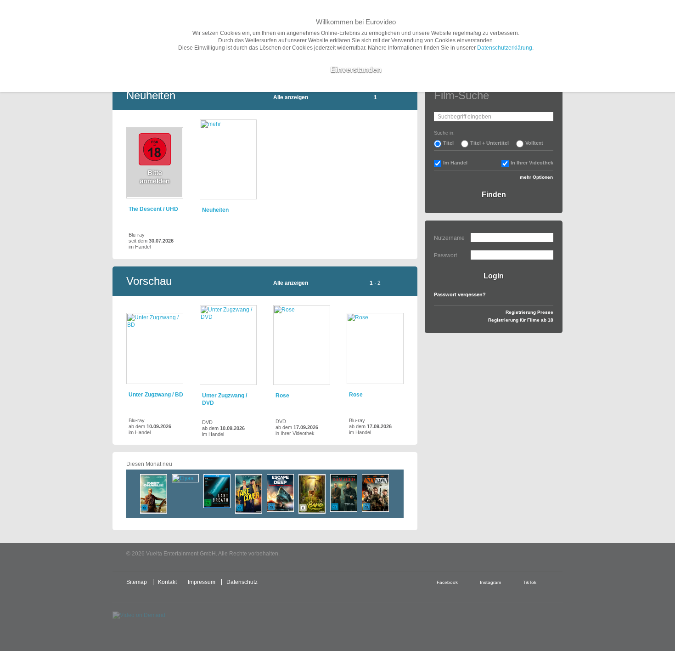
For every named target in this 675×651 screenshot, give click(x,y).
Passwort (445, 255)
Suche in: (444, 133)
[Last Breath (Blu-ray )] (217, 491)
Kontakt (167, 582)
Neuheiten (215, 210)
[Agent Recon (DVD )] (375, 493)
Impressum (201, 582)
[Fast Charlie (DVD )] (153, 494)
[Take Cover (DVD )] (248, 494)
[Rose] (301, 345)
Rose (282, 395)
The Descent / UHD (153, 209)
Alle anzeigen (290, 97)
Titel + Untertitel (489, 143)
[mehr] (228, 159)
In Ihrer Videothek (532, 162)
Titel (448, 143)
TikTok (529, 582)
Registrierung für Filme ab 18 (520, 320)
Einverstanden (356, 70)
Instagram (490, 582)
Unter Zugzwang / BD (156, 394)
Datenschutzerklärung (504, 48)
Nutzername (449, 238)
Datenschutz (242, 582)
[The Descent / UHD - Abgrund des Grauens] (154, 162)
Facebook (447, 582)
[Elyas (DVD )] (185, 478)
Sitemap (136, 582)
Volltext (534, 143)
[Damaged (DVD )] (343, 493)
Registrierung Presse (529, 312)
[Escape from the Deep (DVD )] (280, 493)
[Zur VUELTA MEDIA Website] (493, 554)
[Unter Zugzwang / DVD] (228, 345)
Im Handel (455, 162)
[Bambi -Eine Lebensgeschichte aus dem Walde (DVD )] (312, 494)
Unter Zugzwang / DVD (224, 399)
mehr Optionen (536, 177)
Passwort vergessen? (460, 294)
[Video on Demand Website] (155, 623)
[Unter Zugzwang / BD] (154, 348)
